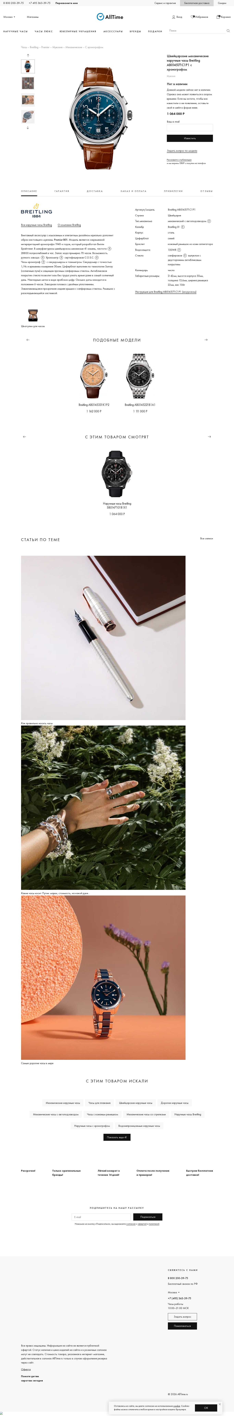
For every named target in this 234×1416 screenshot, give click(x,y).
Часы (24, 47)
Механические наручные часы (63, 1103)
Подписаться (147, 1217)
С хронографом (94, 47)
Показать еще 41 (117, 1137)
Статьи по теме (40, 539)
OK (206, 1408)
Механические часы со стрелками (146, 1114)
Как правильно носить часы (37, 723)
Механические (73, 47)
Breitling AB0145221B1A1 (140, 405)
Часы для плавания (99, 1103)
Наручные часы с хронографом (92, 1126)
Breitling (34, 47)
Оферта (26, 1369)
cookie (176, 1405)
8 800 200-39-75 (13, 3)
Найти (228, 30)
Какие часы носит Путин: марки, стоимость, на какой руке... (55, 893)
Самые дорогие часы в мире (37, 1063)
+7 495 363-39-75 (39, 3)
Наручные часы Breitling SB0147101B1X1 (117, 505)
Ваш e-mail (173, 121)
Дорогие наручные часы (174, 1103)
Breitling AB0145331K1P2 (94, 405)
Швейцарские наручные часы (135, 1103)
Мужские (57, 47)
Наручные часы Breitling (187, 1114)
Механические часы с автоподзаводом (55, 1114)
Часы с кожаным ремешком (102, 1114)
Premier (45, 47)
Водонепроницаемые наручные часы (139, 1126)
